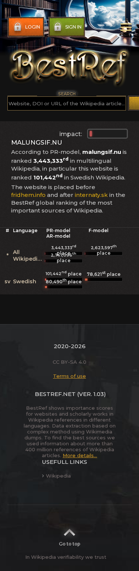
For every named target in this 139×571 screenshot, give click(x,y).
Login (32, 27)
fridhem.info (28, 194)
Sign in (73, 27)
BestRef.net (55, 393)
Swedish (24, 281)
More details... (80, 455)
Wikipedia (58, 476)
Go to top (69, 544)
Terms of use (69, 376)
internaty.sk (91, 194)
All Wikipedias (28, 255)
